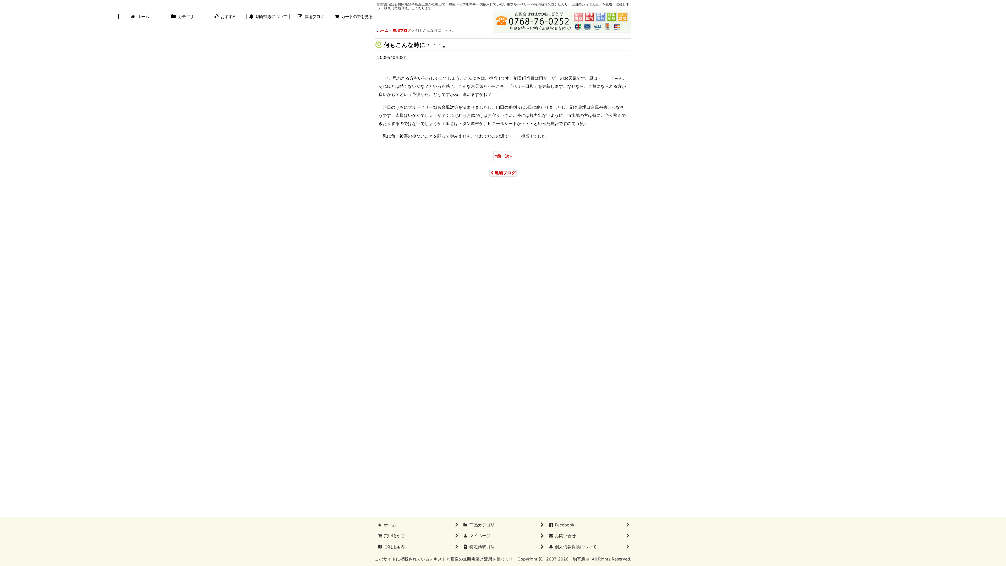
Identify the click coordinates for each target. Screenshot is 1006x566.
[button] (268, 17)
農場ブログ (505, 172)
